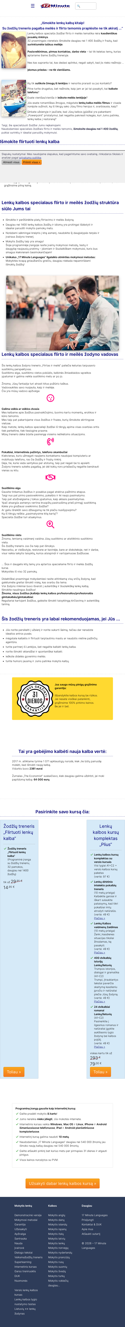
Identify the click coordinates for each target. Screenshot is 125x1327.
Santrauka (20, 1238)
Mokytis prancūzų (59, 1257)
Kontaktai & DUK (92, 1224)
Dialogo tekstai (23, 1252)
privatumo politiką (30, 157)
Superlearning (22, 1262)
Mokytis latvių (56, 1238)
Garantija (20, 1224)
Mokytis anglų (56, 1215)
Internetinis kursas (25, 1266)
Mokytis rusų (56, 1262)
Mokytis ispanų (57, 1229)
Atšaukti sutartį (91, 1233)
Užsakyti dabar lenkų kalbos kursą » (62, 1183)
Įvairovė (19, 1247)
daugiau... (54, 1285)
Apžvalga (20, 1233)
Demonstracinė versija (28, 1215)
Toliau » (14, 1072)
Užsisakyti (20, 1229)
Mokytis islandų (57, 1224)
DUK (17, 1276)
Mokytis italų (56, 1233)
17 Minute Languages (95, 1215)
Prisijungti (88, 1219)
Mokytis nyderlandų (60, 1252)
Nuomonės (20, 1280)
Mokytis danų (56, 1219)
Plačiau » (99, 918)
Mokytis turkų (56, 1276)
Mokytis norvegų (58, 1247)
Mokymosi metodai (25, 1219)
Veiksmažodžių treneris (28, 1257)
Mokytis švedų (57, 1271)
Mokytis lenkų (56, 1243)
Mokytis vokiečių (58, 1280)
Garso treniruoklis (25, 1271)
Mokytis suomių (57, 1266)
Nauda (18, 1243)
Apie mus (87, 1229)
